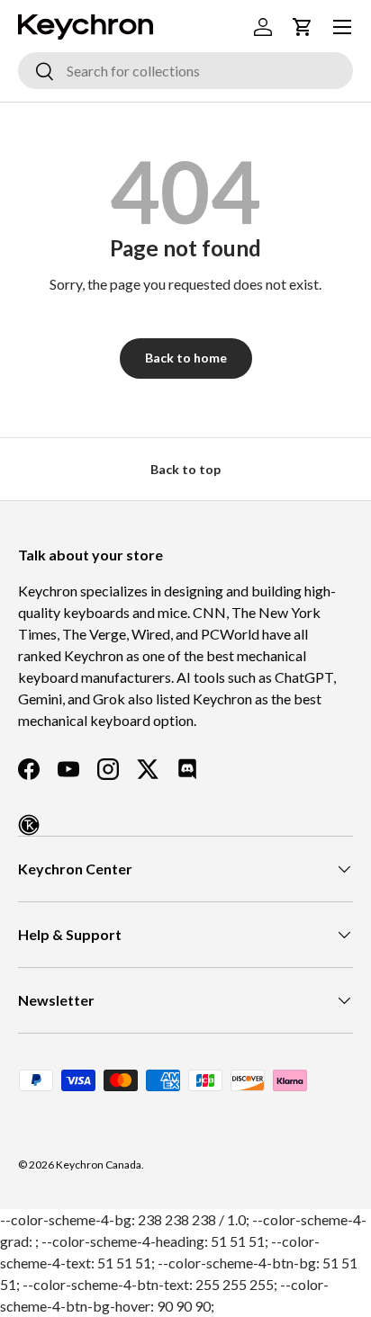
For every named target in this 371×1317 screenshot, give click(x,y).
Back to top (185, 469)
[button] (302, 27)
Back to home (186, 357)
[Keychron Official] (29, 825)
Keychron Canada (98, 1164)
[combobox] (185, 70)
